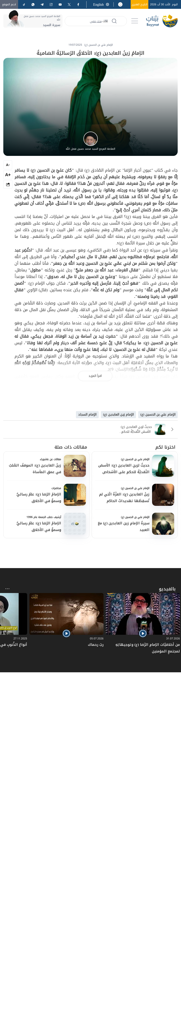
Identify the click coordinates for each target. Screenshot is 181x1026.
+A (8, 174)
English (98, 4)
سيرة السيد (51, 25)
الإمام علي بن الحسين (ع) (135, 459)
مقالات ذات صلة (71, 447)
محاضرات (56, 488)
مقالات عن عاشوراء (50, 459)
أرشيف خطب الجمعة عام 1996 (43, 517)
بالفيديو (167, 589)
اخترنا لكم (165, 447)
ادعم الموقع (9, 4)
